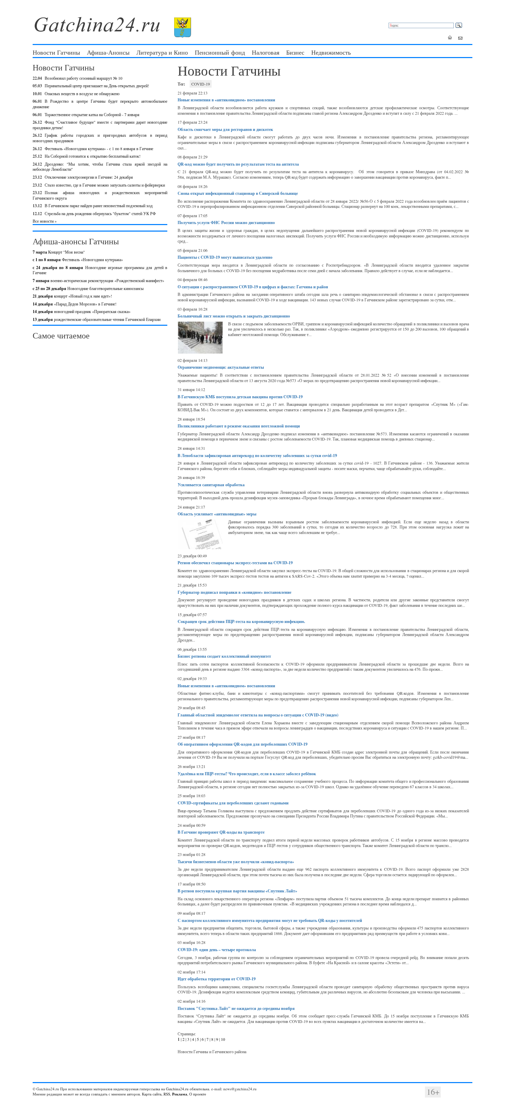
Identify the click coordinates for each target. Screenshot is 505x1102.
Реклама (179, 1094)
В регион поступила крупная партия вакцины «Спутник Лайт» (237, 891)
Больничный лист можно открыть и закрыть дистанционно (234, 316)
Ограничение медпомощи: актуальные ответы (221, 367)
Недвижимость (331, 52)
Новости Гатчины (56, 52)
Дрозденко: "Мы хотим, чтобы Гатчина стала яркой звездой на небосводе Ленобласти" (100, 166)
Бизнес (295, 52)
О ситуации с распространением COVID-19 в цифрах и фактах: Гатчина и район (253, 287)
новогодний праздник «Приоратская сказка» (82, 311)
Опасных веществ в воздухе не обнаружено (82, 93)
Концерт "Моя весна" (59, 252)
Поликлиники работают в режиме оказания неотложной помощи (239, 426)
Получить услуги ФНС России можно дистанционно (226, 222)
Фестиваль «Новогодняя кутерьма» (78, 259)
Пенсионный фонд (220, 52)
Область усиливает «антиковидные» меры (217, 514)
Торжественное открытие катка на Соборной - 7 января (92, 114)
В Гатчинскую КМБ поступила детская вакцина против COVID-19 (240, 397)
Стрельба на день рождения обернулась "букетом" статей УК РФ (100, 213)
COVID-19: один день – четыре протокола (217, 950)
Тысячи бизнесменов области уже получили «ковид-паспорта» (236, 862)
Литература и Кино (162, 52)
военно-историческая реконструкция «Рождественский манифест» (98, 280)
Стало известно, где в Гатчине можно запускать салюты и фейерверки (105, 185)
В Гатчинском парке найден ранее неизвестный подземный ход (99, 205)
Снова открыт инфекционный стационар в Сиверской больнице (238, 193)
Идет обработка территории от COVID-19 (217, 979)
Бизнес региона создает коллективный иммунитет (224, 656)
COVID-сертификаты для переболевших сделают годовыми (233, 803)
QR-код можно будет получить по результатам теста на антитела (238, 164)
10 (223, 1039)
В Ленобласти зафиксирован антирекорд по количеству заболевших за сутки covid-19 (257, 455)
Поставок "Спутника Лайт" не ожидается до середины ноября (236, 1008)
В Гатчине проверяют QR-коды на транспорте (221, 832)
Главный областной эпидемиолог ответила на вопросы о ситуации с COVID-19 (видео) (258, 715)
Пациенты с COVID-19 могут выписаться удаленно (225, 257)
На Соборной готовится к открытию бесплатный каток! (93, 156)
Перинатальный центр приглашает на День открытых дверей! (97, 85)
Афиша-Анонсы (108, 52)
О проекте (197, 1094)
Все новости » (45, 221)
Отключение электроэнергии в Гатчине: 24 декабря (89, 177)
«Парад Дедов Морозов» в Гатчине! (74, 304)
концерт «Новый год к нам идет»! (72, 296)
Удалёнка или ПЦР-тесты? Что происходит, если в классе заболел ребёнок (247, 774)
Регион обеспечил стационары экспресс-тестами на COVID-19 (235, 563)
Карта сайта (151, 1094)
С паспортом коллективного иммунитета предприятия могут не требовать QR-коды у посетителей (270, 920)
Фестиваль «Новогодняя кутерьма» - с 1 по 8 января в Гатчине (99, 148)
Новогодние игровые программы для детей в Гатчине (100, 270)
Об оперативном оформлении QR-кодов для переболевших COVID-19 (242, 744)
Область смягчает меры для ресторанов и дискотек (225, 129)
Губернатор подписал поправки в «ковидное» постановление (234, 592)
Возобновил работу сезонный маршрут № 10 (83, 78)
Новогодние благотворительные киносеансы (88, 288)
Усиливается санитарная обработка (211, 485)
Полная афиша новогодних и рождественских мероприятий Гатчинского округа (100, 195)
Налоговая (265, 52)
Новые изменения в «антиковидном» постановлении (226, 100)
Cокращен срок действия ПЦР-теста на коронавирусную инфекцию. (241, 621)
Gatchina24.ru (177, 1088)
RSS (167, 1094)
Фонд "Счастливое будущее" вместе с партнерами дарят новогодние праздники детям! (100, 124)
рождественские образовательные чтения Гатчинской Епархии (96, 319)
